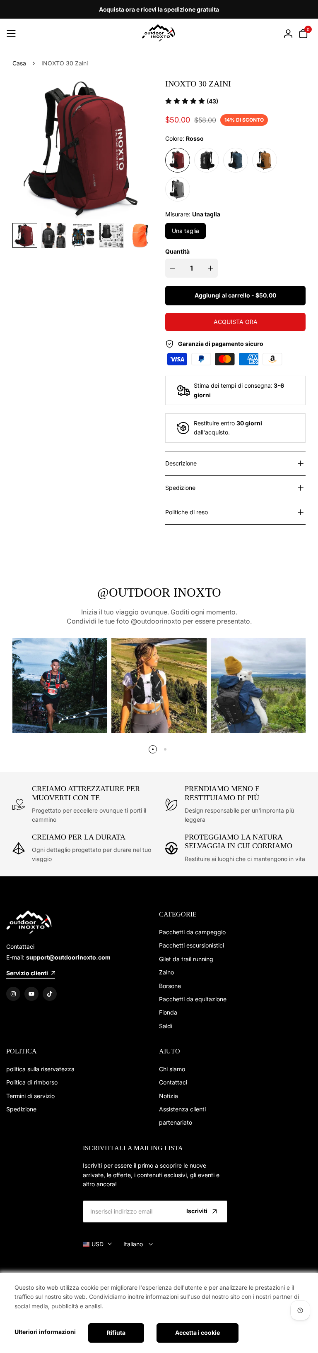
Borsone (170, 985)
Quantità (177, 251)
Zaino (166, 972)
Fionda (168, 1012)
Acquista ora (236, 321)
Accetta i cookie (197, 1332)
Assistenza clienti (182, 1109)
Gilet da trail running (186, 958)
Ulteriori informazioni (45, 1332)
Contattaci (173, 1082)
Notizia (168, 1095)
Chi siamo (172, 1068)
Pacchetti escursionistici (191, 945)
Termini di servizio (30, 1095)
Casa (19, 63)
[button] (191, 101)
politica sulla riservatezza (40, 1068)
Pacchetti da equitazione (192, 999)
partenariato (175, 1122)
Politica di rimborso (32, 1082)
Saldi (165, 1025)
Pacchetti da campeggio (192, 932)
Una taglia (185, 230)
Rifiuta (116, 1332)
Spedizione (21, 1109)
